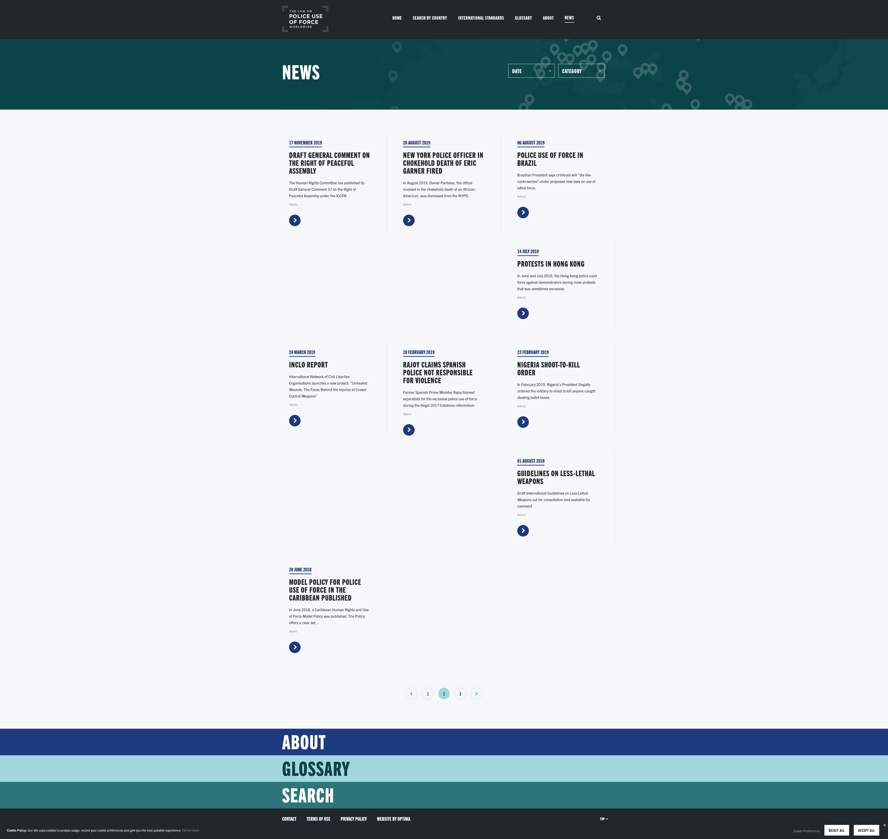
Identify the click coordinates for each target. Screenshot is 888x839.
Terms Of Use (318, 818)
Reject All (837, 830)
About (548, 18)
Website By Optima (393, 818)
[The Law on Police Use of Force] (305, 19)
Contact (289, 818)
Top (602, 818)
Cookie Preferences (806, 831)
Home (397, 18)
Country (430, 18)
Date (517, 70)
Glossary (523, 18)
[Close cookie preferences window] (884, 824)
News (569, 17)
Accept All (866, 830)
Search (308, 795)
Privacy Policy (354, 818)
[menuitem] (397, 18)
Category (572, 70)
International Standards (481, 18)
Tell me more (190, 830)
